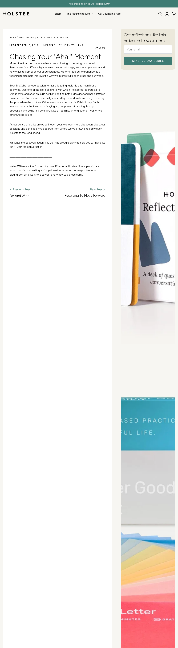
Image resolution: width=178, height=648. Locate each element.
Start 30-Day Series (148, 60)
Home (13, 37)
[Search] (160, 13)
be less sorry (74, 174)
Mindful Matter (26, 37)
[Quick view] (170, 81)
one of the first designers (42, 89)
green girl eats (24, 174)
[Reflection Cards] (148, 217)
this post (14, 102)
